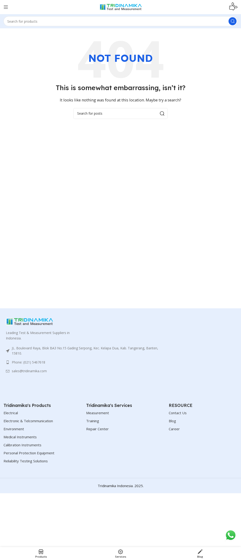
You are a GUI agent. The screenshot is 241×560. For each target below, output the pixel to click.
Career (174, 428)
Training (92, 420)
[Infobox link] (233, 7)
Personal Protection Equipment (29, 453)
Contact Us (178, 412)
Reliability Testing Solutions (26, 461)
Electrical (11, 412)
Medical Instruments (20, 437)
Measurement (97, 412)
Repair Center (97, 428)
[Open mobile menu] (6, 7)
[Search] (233, 21)
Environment (14, 428)
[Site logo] (120, 6)
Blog (172, 420)
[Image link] (29, 321)
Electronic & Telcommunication (28, 420)
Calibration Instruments (22, 445)
